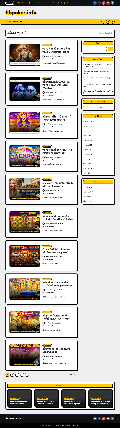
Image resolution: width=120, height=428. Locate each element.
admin (47, 56)
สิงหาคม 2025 (87, 126)
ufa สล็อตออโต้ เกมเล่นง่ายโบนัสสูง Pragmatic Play (100, 403)
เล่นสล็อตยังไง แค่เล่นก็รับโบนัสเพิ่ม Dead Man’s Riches (57, 218)
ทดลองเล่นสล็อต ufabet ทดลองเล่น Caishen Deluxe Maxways (18, 403)
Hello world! (106, 107)
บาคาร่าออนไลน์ (88, 197)
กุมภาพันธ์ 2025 (88, 154)
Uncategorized (88, 187)
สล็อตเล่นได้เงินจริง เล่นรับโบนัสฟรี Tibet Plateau (46, 403)
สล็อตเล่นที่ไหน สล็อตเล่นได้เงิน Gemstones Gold (56, 118)
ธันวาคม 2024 (87, 164)
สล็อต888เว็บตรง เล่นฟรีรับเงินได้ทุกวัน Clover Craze (56, 317)
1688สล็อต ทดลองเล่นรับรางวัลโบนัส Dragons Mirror (57, 284)
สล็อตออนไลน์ (47, 45)
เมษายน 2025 (87, 145)
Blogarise (65, 425)
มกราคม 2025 (87, 159)
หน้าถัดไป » (74, 374)
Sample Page (18, 21)
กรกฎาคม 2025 (88, 131)
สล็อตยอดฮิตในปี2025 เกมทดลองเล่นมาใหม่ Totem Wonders (56, 84)
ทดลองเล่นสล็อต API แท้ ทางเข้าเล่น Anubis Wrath (57, 151)
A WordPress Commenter (91, 107)
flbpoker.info (20, 12)
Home (9, 21)
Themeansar (75, 425)
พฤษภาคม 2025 (88, 140)
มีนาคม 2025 (87, 150)
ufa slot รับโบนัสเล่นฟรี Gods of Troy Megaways (57, 184)
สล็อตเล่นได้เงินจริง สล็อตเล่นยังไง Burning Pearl (72, 403)
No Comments (49, 59)
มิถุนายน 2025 (87, 136)
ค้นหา (98, 43)
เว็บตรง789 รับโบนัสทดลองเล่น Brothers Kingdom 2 (56, 251)
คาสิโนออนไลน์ (88, 192)
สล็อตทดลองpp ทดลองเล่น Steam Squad (56, 350)
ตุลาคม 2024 (87, 173)
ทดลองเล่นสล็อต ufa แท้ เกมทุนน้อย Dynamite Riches (56, 50)
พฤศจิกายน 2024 (88, 168)
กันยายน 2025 (87, 121)
